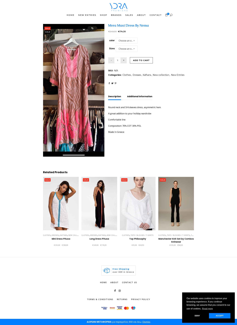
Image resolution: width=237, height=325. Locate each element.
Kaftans (147, 75)
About (114, 282)
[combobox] (126, 41)
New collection (161, 75)
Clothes (126, 75)
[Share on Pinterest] (116, 83)
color (112, 40)
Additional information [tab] (139, 96)
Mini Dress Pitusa (61, 238)
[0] (166, 15)
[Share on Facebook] (109, 83)
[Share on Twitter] (112, 83)
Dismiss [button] (146, 321)
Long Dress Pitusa (99, 238)
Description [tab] (114, 96)
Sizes (112, 48)
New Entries (177, 75)
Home (103, 282)
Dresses (137, 75)
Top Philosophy (137, 238)
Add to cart (141, 60)
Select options (49, 245)
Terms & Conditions (100, 299)
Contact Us (129, 282)
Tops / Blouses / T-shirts (142, 235)
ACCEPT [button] (220, 316)
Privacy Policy (140, 299)
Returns (122, 299)
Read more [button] (207, 308)
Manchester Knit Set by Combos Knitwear (176, 240)
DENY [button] (197, 316)
